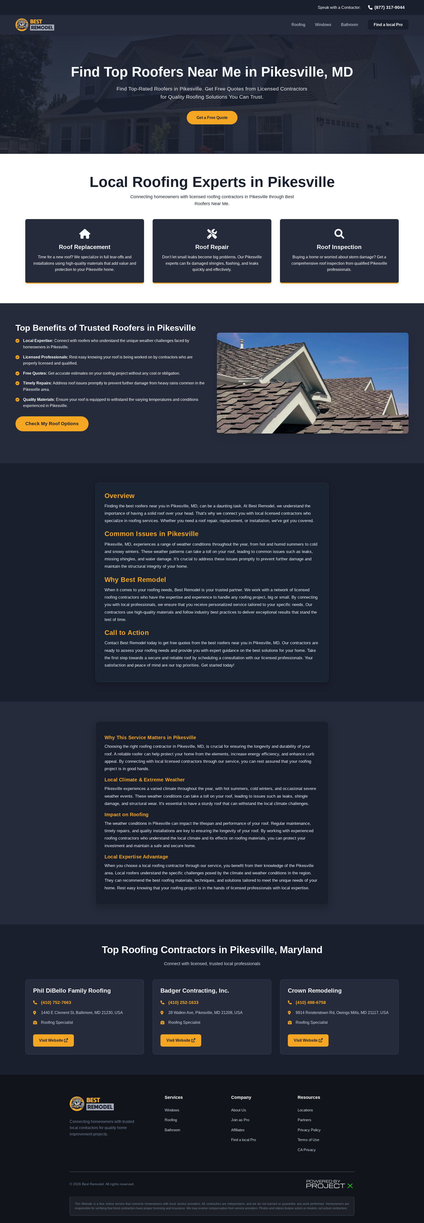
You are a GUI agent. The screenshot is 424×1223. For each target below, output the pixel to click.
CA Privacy (307, 1150)
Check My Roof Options (52, 423)
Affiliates (238, 1130)
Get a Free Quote (212, 118)
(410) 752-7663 (56, 1002)
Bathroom (349, 25)
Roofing (298, 25)
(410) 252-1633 (183, 1002)
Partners (304, 1120)
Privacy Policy (309, 1130)
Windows (323, 25)
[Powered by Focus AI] (329, 1184)
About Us (238, 1110)
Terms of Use (308, 1140)
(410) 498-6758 (311, 1002)
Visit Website (51, 1040)
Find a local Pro (388, 25)
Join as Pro (240, 1120)
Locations (305, 1110)
